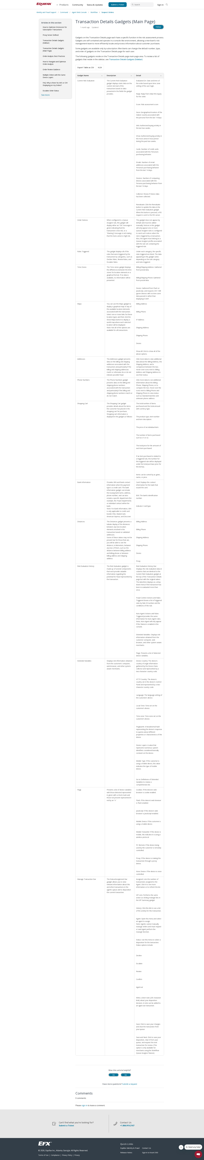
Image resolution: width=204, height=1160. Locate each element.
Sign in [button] (160, 4)
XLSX (100, 67)
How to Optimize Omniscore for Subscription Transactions (55, 28)
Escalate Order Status (51, 91)
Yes (113, 1075)
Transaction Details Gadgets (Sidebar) (53, 41)
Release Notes (126, 1152)
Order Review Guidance (51, 69)
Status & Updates (95, 4)
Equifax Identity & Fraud (129, 1148)
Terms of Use (43, 1155)
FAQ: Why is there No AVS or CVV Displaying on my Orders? (55, 84)
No (126, 1075)
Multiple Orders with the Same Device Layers (54, 76)
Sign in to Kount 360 (150, 1152)
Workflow (94, 12)
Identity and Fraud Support (46, 12)
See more (45, 95)
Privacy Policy (67, 1155)
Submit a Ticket (117, 4)
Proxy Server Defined (51, 35)
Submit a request (129, 1084)
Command (64, 12)
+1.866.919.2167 (127, 1125)
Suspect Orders (108, 12)
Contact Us (146, 1148)
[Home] (44, 4)
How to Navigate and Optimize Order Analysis (54, 62)
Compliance (55, 1155)
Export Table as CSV (85, 67)
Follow (158, 27)
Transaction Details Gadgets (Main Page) (53, 49)
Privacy (77, 1155)
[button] (62, 4)
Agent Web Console (79, 12)
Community (77, 4)
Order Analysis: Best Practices (54, 56)
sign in (84, 1105)
